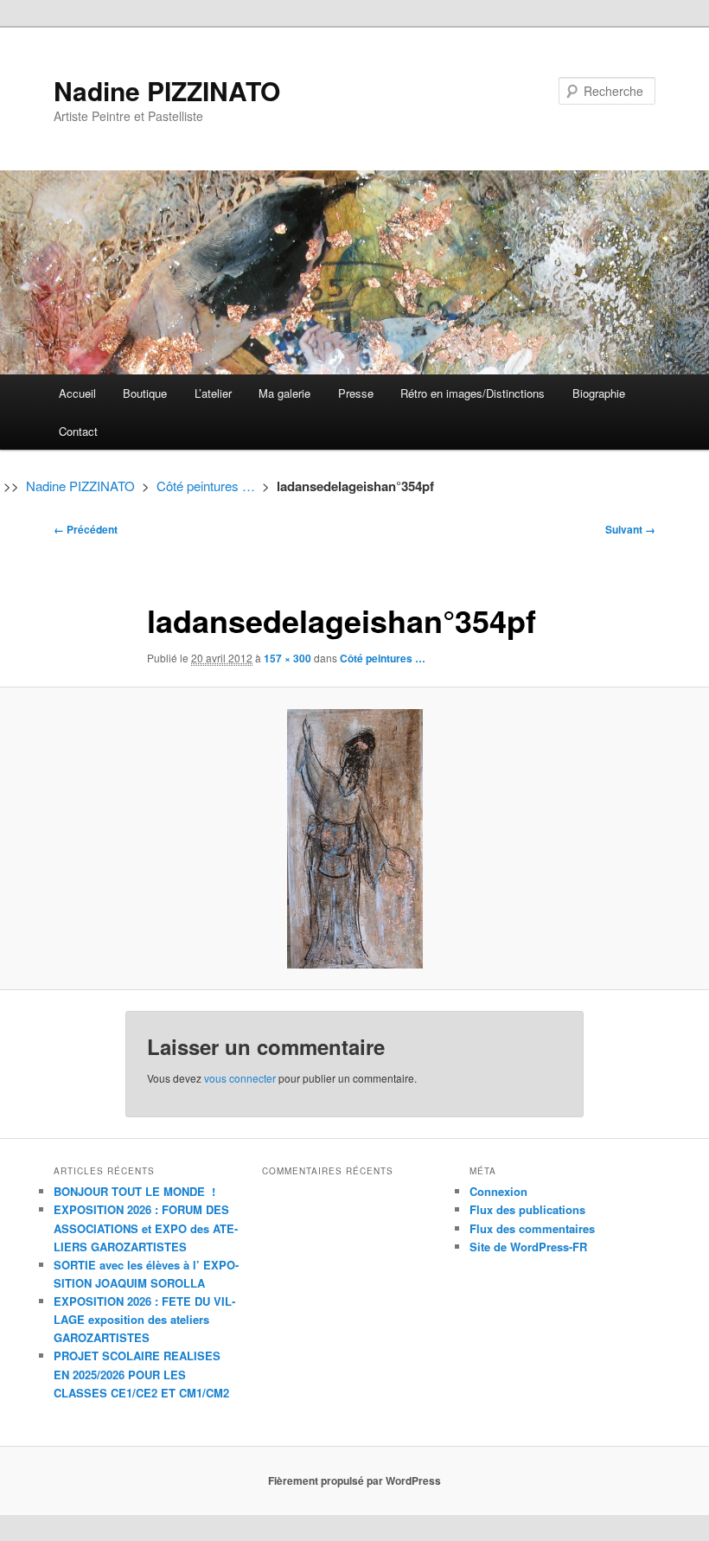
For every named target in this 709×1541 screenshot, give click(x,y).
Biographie (598, 393)
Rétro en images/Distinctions (472, 393)
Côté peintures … (205, 485)
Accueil (77, 393)
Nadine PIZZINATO (167, 90)
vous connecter (240, 1078)
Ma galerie (284, 393)
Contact (78, 431)
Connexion (498, 1191)
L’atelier (213, 393)
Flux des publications (527, 1209)
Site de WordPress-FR (528, 1246)
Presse (356, 393)
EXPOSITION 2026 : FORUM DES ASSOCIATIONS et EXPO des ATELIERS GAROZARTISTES (146, 1227)
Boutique (145, 393)
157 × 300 (287, 658)
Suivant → (630, 529)
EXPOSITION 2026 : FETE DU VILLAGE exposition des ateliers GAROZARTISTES (144, 1319)
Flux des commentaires (532, 1228)
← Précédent (86, 529)
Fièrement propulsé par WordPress (354, 1480)
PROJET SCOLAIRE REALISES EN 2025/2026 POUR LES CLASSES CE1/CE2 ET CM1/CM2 (141, 1373)
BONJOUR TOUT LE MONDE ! (134, 1191)
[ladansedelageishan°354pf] (354, 839)
